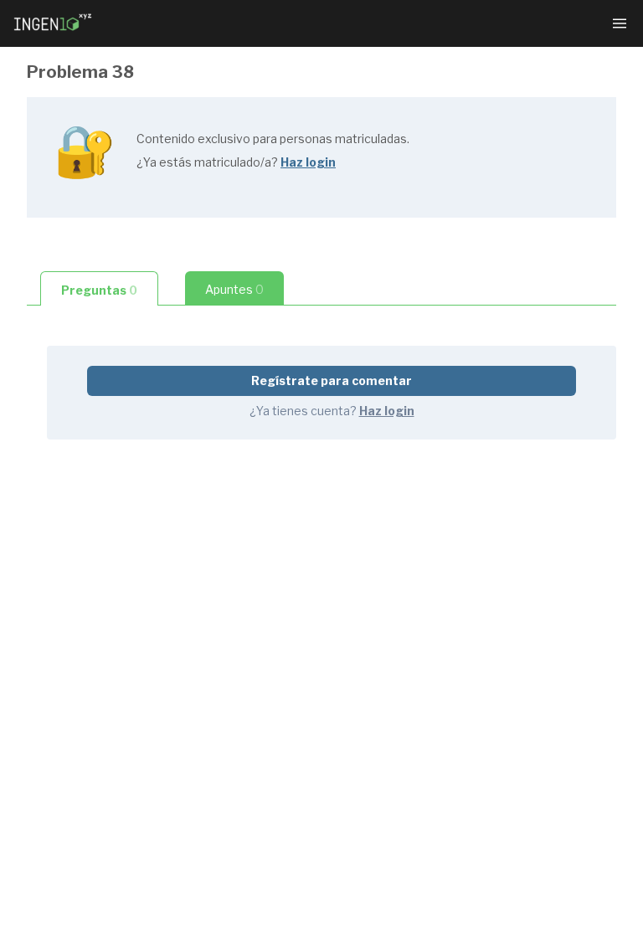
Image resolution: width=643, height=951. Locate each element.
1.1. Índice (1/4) (240, 224)
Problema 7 (232, 867)
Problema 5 (232, 813)
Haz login (308, 162)
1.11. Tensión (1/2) (248, 760)
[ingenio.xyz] (53, 23)
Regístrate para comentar (331, 380)
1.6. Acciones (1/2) (250, 445)
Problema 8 (232, 894)
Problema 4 (232, 592)
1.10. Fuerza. (232, 733)
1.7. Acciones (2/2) (250, 492)
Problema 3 (232, 565)
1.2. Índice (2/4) (240, 251)
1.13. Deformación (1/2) (265, 920)
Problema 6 (232, 840)
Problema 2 (231, 539)
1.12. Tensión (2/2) (249, 786)
